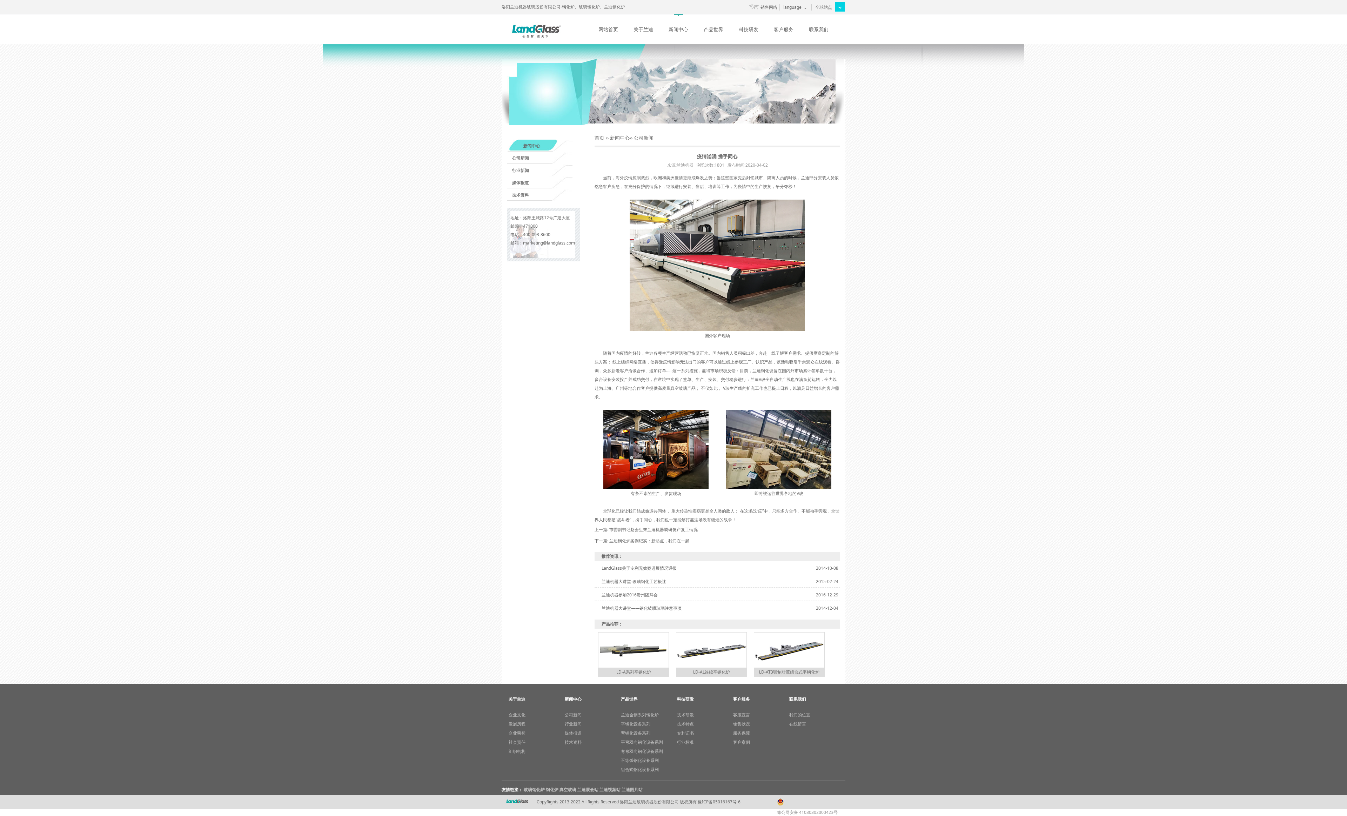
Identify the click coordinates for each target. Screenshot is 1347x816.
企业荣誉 (517, 733)
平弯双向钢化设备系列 (642, 742)
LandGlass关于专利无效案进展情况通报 (639, 568)
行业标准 (685, 742)
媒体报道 (520, 183)
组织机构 (517, 751)
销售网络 (768, 7)
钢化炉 (552, 789)
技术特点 (685, 724)
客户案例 (741, 742)
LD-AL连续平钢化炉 (711, 672)
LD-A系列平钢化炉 (633, 672)
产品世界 (713, 29)
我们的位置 (799, 715)
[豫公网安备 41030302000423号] (810, 798)
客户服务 (783, 29)
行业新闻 (520, 170)
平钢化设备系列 (635, 724)
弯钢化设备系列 (635, 733)
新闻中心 (678, 29)
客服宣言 (741, 715)
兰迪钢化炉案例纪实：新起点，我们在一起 (649, 541)
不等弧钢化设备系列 (640, 760)
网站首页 (608, 29)
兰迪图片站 (632, 789)
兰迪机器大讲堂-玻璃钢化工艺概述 (634, 581)
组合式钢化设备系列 (640, 769)
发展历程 (517, 724)
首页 (599, 137)
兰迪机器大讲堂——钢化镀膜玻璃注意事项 (642, 608)
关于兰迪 (643, 29)
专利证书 (685, 733)
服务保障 (741, 733)
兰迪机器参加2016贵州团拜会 (630, 595)
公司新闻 (520, 158)
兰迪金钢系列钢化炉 (640, 715)
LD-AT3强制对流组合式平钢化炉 (789, 672)
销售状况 (741, 724)
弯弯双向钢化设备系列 (642, 751)
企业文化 (517, 715)
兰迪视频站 (610, 789)
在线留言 (797, 724)
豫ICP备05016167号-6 (719, 802)
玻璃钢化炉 (534, 789)
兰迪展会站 (587, 789)
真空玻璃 (567, 789)
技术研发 (685, 715)
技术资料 (520, 195)
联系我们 (819, 29)
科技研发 (748, 29)
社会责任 (517, 742)
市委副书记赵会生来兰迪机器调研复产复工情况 (653, 530)
